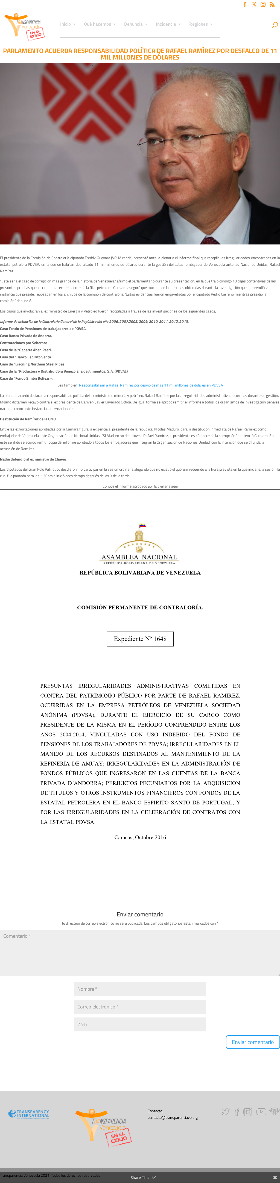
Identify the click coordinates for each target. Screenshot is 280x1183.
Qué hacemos (97, 25)
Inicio (65, 25)
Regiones (198, 25)
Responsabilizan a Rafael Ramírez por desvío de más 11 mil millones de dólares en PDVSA (151, 385)
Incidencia (166, 25)
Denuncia (133, 25)
